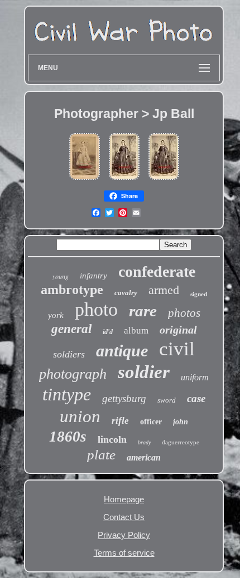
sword (166, 400)
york (56, 315)
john (180, 422)
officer (151, 422)
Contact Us (124, 517)
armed (163, 290)
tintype (66, 394)
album (136, 330)
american (144, 457)
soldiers (69, 354)
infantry (93, 275)
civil (177, 349)
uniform (195, 377)
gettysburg (124, 398)
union (80, 416)
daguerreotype (180, 442)
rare (143, 311)
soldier (144, 372)
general (71, 329)
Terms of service (124, 552)
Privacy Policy (124, 535)
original (178, 330)
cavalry (125, 292)
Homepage (124, 499)
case (196, 398)
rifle (120, 420)
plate (101, 454)
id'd (108, 332)
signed (198, 294)
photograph (73, 374)
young (60, 276)
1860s (68, 436)
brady (144, 442)
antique (122, 350)
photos (184, 313)
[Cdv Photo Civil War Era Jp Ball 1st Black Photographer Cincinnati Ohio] (84, 180)
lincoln (112, 439)
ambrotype (72, 289)
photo (96, 309)
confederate (156, 271)
